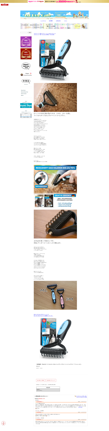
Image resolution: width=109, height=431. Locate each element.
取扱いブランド (42, 33)
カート (65, 20)
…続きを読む (80, 407)
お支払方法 (58, 20)
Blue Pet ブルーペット (52, 33)
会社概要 (51, 20)
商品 (40, 34)
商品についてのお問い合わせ (42, 384)
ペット (47, 33)
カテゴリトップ (36, 33)
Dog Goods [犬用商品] (45, 34)
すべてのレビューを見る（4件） (81, 396)
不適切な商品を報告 (52, 384)
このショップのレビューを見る (82, 397)
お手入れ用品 (52, 34)
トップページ (43, 20)
